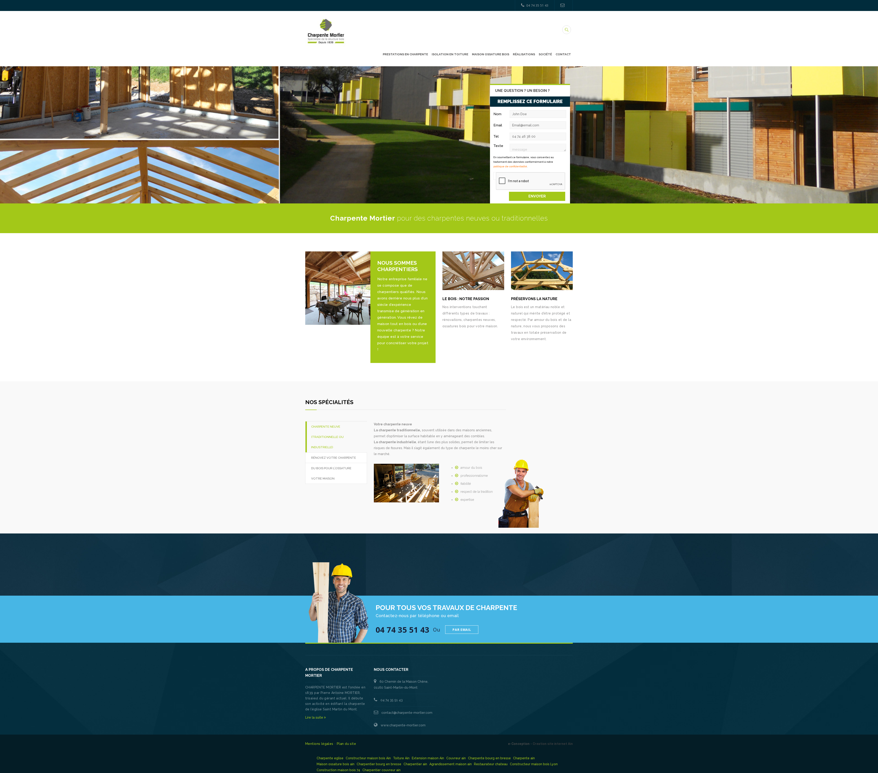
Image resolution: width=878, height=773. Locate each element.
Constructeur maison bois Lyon (534, 764)
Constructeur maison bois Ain (368, 758)
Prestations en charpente (405, 54)
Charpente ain (524, 758)
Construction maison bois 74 (338, 770)
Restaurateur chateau (491, 764)
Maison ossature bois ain (335, 764)
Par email (461, 629)
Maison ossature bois (490, 54)
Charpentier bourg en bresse (379, 764)
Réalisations (524, 54)
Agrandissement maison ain (450, 764)
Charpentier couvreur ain (381, 770)
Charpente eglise (330, 758)
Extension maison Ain (428, 758)
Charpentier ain (415, 764)
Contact (563, 54)
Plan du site (346, 744)
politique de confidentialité (510, 166)
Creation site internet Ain (553, 744)
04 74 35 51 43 (537, 5)
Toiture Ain (401, 758)
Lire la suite (314, 717)
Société (545, 54)
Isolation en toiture (450, 54)
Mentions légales (319, 744)
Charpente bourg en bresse (489, 758)
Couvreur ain (456, 758)
